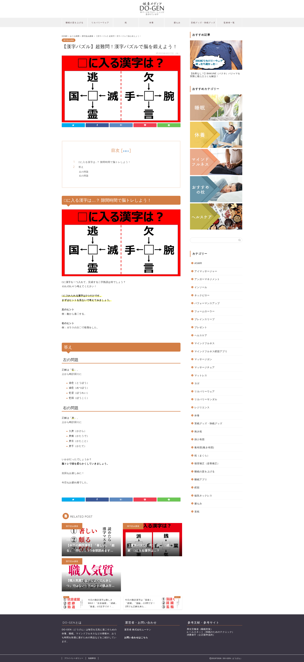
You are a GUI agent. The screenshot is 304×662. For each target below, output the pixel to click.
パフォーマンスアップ (207, 303)
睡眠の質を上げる (74, 22)
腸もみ (177, 22)
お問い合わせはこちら (136, 637)
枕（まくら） (202, 455)
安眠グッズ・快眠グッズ (203, 22)
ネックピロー (202, 295)
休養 (151, 22)
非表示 (126, 151)
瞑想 (197, 487)
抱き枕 (198, 431)
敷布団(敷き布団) (204, 447)
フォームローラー (204, 311)
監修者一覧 (229, 22)
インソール (200, 287)
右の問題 (84, 175)
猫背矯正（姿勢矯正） (207, 463)
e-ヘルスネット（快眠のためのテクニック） (210, 632)
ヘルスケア (200, 335)
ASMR (198, 263)
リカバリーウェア (100, 22)
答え (81, 166)
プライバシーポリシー (73, 658)
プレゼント (200, 327)
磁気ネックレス (203, 495)
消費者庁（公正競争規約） (201, 635)
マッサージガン (203, 359)
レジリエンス (202, 407)
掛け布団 (199, 439)
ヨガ (197, 383)
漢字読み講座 (68, 40)
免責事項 (92, 658)
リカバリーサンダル (205, 399)
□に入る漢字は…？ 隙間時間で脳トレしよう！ (105, 162)
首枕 (197, 511)
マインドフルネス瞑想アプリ (210, 351)
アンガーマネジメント (207, 279)
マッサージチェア (204, 367)
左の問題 (84, 171)
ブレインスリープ (204, 319)
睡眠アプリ (200, 479)
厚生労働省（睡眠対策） (200, 629)
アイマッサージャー (205, 271)
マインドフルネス (204, 343)
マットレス (200, 375)
